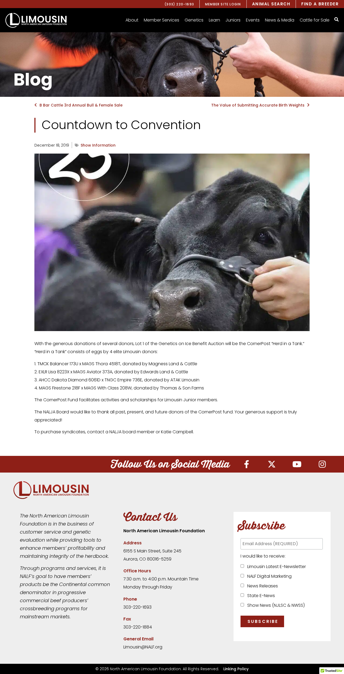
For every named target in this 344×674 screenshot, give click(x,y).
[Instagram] (322, 464)
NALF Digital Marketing (268, 576)
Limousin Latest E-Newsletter (275, 566)
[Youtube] (297, 464)
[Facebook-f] (246, 464)
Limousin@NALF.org (142, 647)
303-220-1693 (137, 607)
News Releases (261, 586)
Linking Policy (236, 669)
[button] (132, 20)
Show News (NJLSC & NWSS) (275, 605)
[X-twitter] (271, 464)
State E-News (260, 596)
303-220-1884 (137, 627)
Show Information (98, 145)
